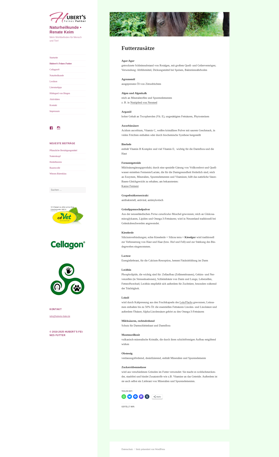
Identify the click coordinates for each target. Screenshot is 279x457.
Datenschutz (127, 449)
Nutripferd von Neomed (143, 102)
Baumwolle (55, 168)
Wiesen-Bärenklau (58, 173)
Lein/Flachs (186, 302)
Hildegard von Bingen (60, 93)
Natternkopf (55, 156)
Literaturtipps (56, 87)
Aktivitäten (55, 99)
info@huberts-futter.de (60, 316)
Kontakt (53, 105)
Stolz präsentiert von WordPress (150, 449)
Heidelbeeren (56, 162)
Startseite (54, 57)
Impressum (55, 111)
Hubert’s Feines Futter (61, 63)
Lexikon (53, 81)
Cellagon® (55, 69)
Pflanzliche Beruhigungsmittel (63, 150)
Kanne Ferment (130, 186)
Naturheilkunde (57, 75)
